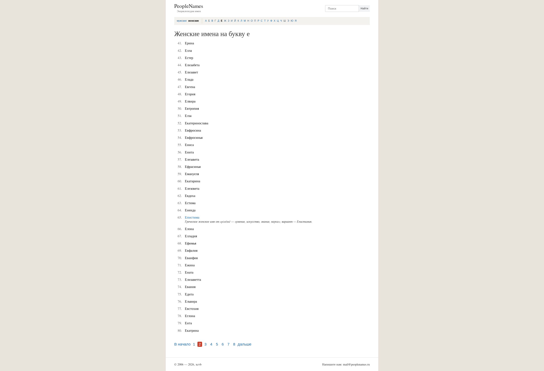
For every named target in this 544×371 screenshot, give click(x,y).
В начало (182, 344)
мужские (182, 20)
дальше (244, 344)
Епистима (192, 217)
